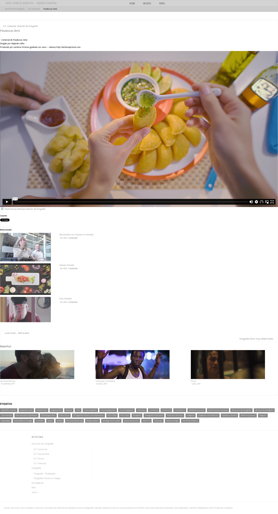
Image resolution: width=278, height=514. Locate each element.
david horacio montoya (218, 410)
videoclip (158, 420)
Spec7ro (146, 420)
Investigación (38, 482)
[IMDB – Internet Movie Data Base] (241, 3)
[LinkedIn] (266, 3)
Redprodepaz (92, 420)
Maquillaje (5, 420)
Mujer (50, 420)
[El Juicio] (228, 364)
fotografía (137, 415)
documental (6, 415)
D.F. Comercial (34, 9)
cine (78, 410)
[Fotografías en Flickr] (245, 3)
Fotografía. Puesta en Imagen (47, 478)
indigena (190, 415)
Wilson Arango (172, 420)
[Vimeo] (254, 3)
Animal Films (42, 410)
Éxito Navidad (65, 298)
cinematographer (108, 410)
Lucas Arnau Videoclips (7, 381)
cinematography (126, 410)
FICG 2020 (124, 415)
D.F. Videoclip (40, 463)
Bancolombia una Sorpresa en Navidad (76, 234)
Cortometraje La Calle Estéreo (105, 381)
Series (34, 492)
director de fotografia (264, 410)
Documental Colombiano (26, 415)
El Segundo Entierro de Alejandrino (88, 415)
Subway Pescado (66, 265)
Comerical (166, 410)
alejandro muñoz (8, 410)
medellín (39, 420)
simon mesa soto (131, 420)
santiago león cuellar (111, 420)
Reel (34, 487)
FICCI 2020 (112, 415)
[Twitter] (262, 3)
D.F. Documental (41, 454)
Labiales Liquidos (229, 415)
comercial (153, 410)
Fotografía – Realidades (45, 473)
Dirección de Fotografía (14, 9)
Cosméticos (180, 410)
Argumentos (56, 410)
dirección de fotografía (241, 410)
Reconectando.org (74, 420)
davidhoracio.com (196, 410)
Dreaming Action (48, 415)
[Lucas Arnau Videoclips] (37, 364)
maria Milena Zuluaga (23, 420)
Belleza (69, 410)
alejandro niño (26, 410)
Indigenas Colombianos (208, 415)
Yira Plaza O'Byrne (190, 420)
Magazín (262, 415)
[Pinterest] (270, 3)
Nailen (59, 420)
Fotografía (36, 468)
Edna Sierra (64, 415)
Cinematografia (90, 410)
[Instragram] (249, 3)
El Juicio (193, 381)
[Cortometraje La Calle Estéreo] (132, 364)
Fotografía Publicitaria (154, 415)
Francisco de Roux (175, 415)
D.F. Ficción (39, 458)
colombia (141, 410)
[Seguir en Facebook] (258, 3)
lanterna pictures (248, 415)
